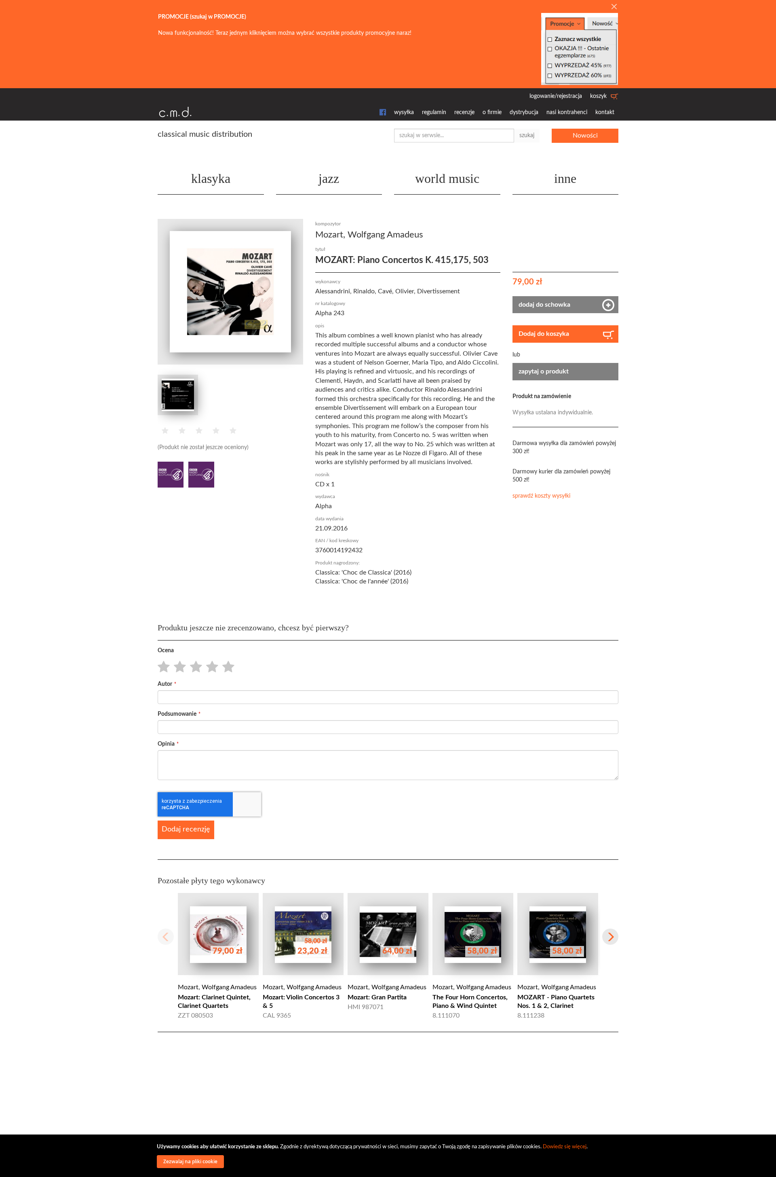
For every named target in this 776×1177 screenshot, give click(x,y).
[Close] (614, 7)
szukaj (526, 135)
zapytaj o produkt (544, 371)
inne (565, 178)
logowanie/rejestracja (555, 96)
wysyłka (404, 112)
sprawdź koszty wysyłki (541, 496)
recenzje (464, 112)
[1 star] (161, 667)
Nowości (585, 135)
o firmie (492, 112)
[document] (389, 1155)
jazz (328, 178)
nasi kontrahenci (566, 112)
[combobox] (454, 135)
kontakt (604, 112)
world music (447, 178)
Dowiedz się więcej (564, 1146)
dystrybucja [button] (524, 112)
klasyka (210, 178)
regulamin (434, 112)
